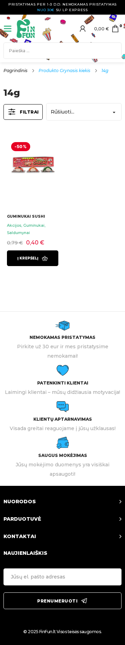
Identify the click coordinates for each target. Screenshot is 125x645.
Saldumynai (18, 232)
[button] (32, 258)
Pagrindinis (15, 70)
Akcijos (14, 225)
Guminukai (33, 225)
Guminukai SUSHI (26, 216)
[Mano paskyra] (82, 28)
